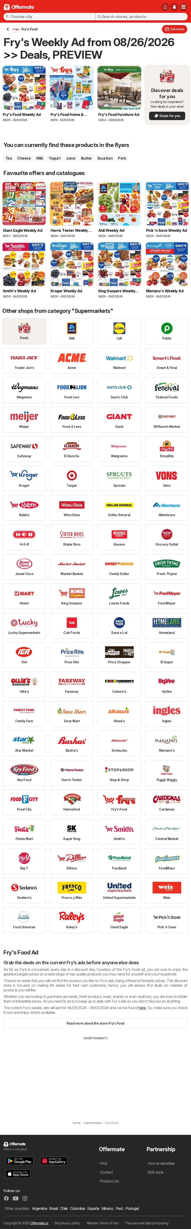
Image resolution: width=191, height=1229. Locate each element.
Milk (39, 158)
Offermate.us (39, 1223)
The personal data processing (146, 1223)
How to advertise (161, 1163)
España (93, 1208)
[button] (174, 7)
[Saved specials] (165, 7)
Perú (119, 1208)
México (107, 1208)
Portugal (132, 1208)
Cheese (24, 158)
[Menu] (184, 7)
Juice (70, 158)
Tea (8, 158)
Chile (64, 1208)
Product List (109, 1181)
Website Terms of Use (103, 1223)
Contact (106, 1172)
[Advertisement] (95, 1075)
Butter (86, 158)
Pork (122, 158)
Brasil (53, 1208)
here (142, 1007)
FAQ (103, 1163)
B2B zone (156, 1172)
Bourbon (105, 158)
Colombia (77, 1208)
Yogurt (54, 158)
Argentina (39, 1208)
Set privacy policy (67, 1223)
